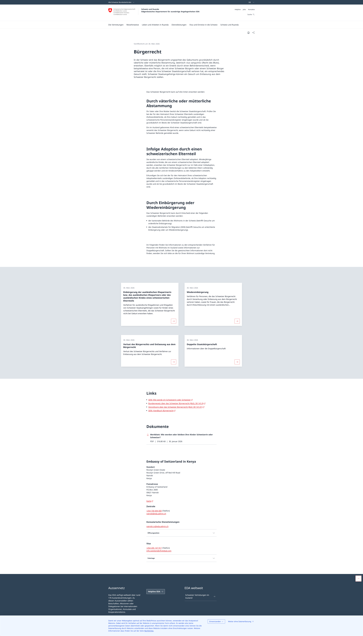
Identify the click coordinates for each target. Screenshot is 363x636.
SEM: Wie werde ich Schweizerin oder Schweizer (169, 400)
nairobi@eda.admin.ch (156, 513)
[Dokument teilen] (253, 32)
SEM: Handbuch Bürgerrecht (160, 410)
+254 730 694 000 (154, 510)
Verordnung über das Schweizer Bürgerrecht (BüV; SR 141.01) (175, 407)
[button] (116, 24)
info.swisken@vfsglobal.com (158, 550)
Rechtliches (149, 631)
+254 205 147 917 (154, 548)
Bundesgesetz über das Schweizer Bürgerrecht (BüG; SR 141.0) (175, 403)
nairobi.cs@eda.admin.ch (157, 526)
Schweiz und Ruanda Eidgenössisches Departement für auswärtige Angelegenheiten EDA (170, 10)
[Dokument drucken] (248, 32)
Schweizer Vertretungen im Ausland (197, 596)
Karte (148, 501)
